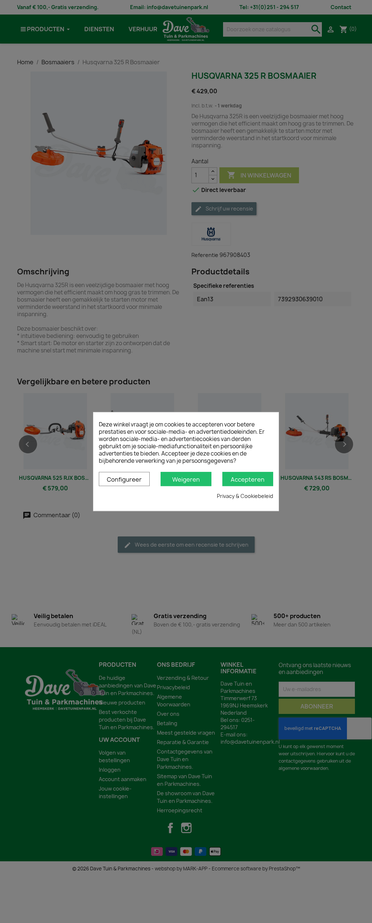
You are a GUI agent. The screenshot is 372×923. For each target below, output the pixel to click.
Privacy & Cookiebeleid (245, 496)
